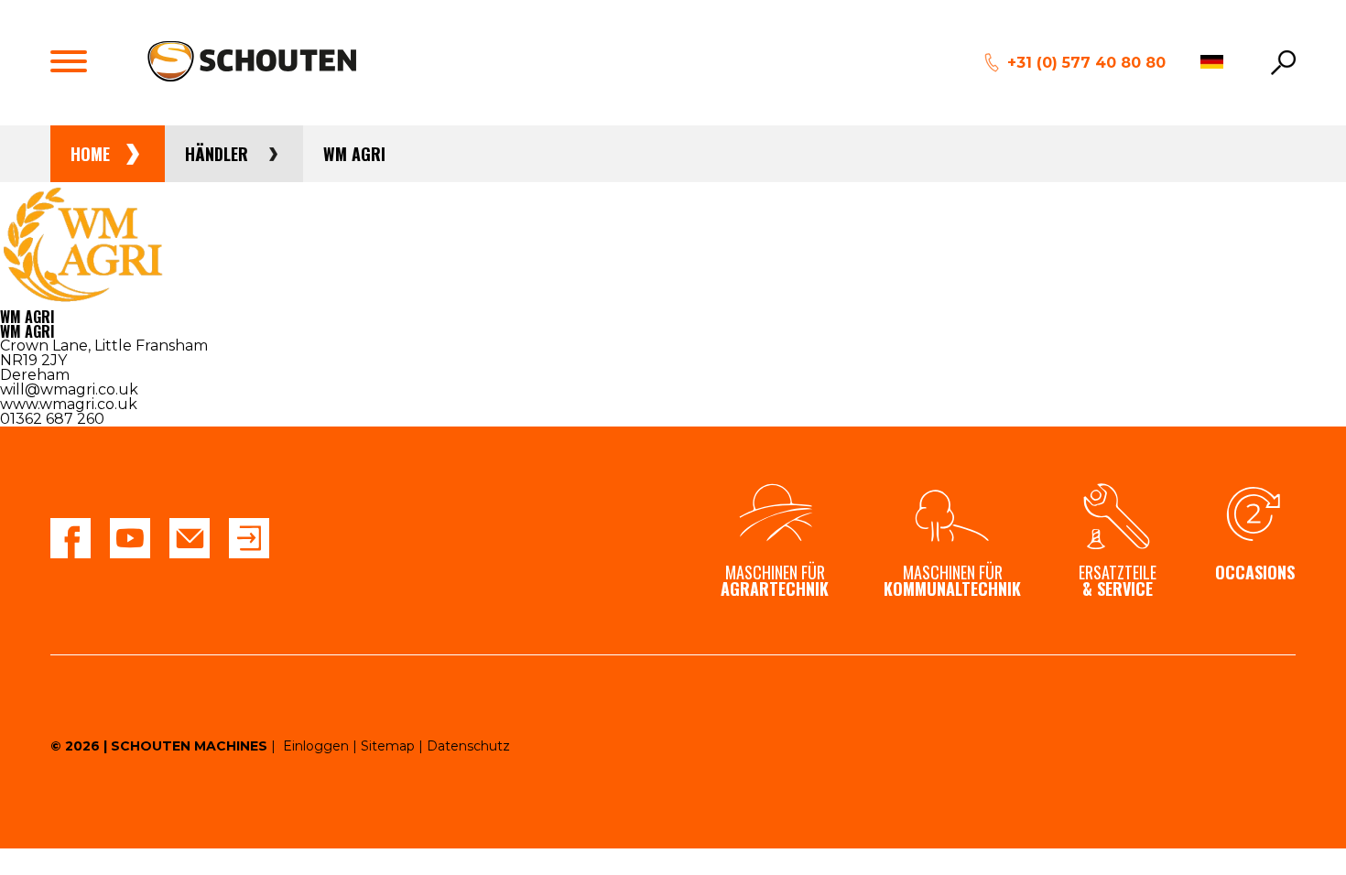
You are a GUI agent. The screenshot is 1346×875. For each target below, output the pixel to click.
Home (90, 154)
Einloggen (316, 746)
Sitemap (388, 746)
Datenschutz (468, 746)
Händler (216, 154)
